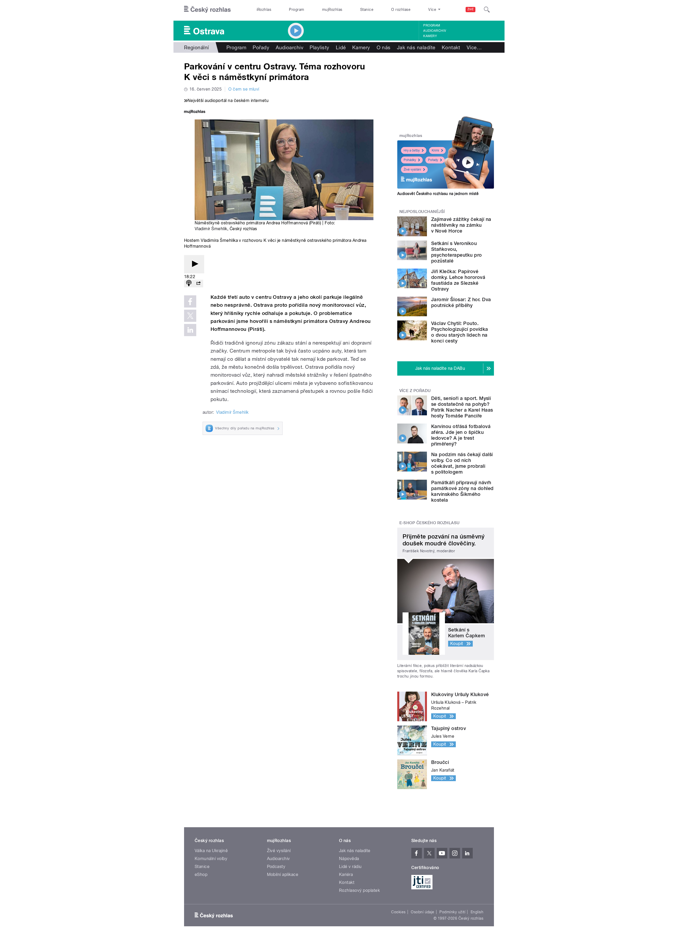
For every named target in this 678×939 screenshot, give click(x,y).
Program (296, 9)
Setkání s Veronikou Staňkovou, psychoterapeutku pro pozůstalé (456, 252)
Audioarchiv (434, 31)
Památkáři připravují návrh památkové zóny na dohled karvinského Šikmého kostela (462, 491)
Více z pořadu (415, 390)
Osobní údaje (422, 912)
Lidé (341, 47)
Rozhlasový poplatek (359, 890)
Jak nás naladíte (416, 47)
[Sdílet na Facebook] (190, 301)
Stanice (366, 9)
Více (474, 47)
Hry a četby (412, 150)
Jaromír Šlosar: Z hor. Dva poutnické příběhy (461, 302)
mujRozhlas (332, 9)
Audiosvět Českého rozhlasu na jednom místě (438, 194)
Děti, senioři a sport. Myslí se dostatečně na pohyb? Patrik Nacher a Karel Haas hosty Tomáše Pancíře (462, 407)
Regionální (196, 47)
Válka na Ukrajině (211, 850)
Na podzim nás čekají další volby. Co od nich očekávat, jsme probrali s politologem (462, 463)
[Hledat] (487, 9)
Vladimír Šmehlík (211, 228)
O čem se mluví (243, 89)
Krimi (435, 150)
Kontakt (451, 47)
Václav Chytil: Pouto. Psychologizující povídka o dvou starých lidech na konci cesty (459, 332)
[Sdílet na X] (190, 316)
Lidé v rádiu (350, 866)
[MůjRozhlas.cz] (194, 112)
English (477, 912)
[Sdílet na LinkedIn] (190, 330)
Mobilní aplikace (282, 874)
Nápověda (349, 858)
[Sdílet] (198, 283)
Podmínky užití (452, 912)
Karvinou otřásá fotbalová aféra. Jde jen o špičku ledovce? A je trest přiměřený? (460, 435)
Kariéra (346, 874)
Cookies (398, 912)
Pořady (261, 47)
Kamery (430, 36)
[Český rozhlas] (207, 9)
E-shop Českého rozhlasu (429, 522)
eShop (201, 874)
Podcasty (276, 866)
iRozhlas (264, 9)
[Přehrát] (194, 264)
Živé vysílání (412, 169)
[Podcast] (189, 283)
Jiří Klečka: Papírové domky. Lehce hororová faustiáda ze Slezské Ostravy (458, 280)
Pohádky (410, 160)
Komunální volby (211, 858)
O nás (384, 47)
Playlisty (319, 47)
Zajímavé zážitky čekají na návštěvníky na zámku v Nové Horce (461, 225)
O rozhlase (401, 9)
